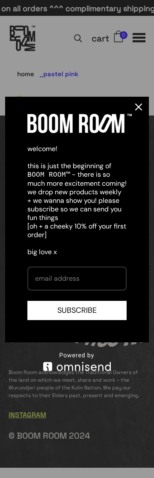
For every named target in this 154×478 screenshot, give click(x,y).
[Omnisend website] (77, 361)
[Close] (138, 107)
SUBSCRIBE (77, 310)
